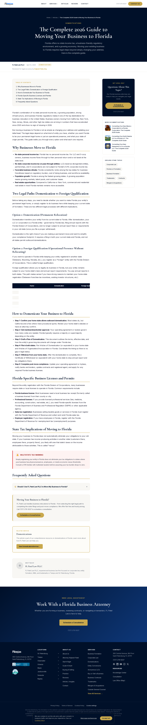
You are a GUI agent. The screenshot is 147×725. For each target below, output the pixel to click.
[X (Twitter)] (128, 664)
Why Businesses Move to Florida (29, 86)
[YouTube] (121, 664)
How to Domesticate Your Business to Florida (33, 93)
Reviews (74, 4)
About (43, 4)
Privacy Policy (55, 705)
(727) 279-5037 (121, 4)
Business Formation (113, 173)
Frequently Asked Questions (28, 102)
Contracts (122, 178)
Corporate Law (111, 164)
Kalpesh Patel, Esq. (40, 69)
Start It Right (67, 662)
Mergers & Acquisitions (114, 183)
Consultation (117, 677)
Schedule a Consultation (30, 515)
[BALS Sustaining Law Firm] (15, 672)
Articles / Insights (68, 682)
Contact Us (135, 4)
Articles (64, 4)
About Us (66, 654)
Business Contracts (94, 678)
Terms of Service (67, 705)
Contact (85, 4)
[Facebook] (114, 664)
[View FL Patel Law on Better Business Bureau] (21, 665)
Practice (65, 674)
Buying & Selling (68, 670)
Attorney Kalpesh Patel (71, 658)
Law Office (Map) (119, 680)
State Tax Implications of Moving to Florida (33, 99)
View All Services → (95, 693)
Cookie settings (91, 705)
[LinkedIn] (117, 664)
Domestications (93, 662)
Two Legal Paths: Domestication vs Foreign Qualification (37, 89)
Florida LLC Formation (114, 169)
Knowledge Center (119, 673)
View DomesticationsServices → (29, 546)
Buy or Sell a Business (95, 674)
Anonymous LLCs (94, 670)
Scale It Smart (67, 666)
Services (53, 4)
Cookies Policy (79, 705)
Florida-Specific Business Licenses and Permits (34, 96)
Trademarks (111, 178)
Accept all (106, 718)
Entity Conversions (94, 666)
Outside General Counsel (97, 689)
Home (48, 17)
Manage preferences (89, 718)
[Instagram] (124, 664)
